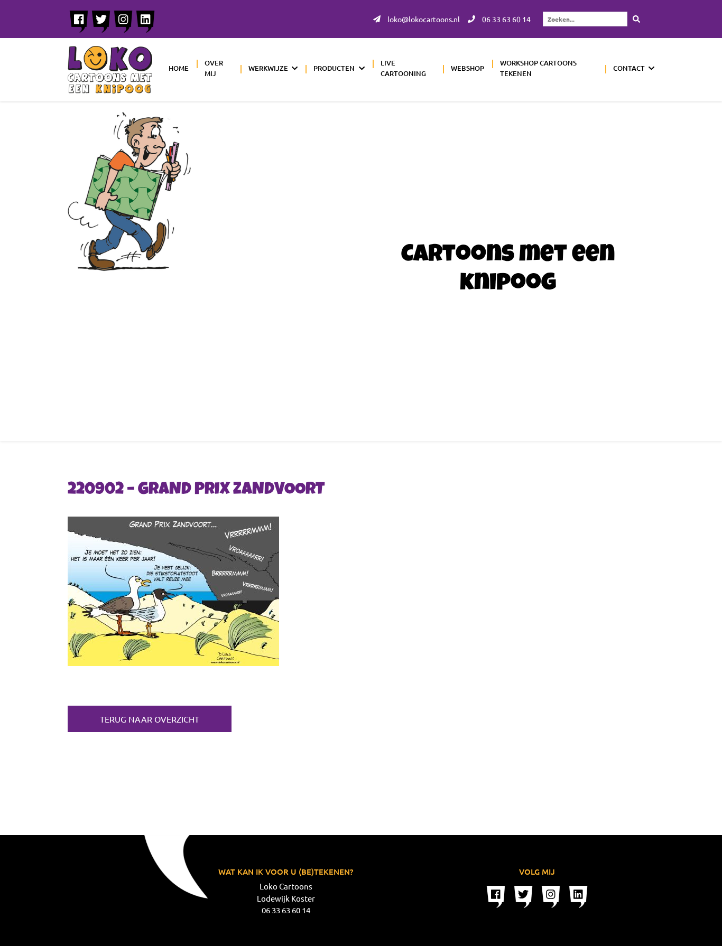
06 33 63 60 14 (505, 19)
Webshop (467, 68)
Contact (629, 68)
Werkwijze (268, 68)
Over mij (214, 68)
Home (179, 68)
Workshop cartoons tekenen (538, 68)
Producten (334, 68)
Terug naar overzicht (149, 719)
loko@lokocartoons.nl (423, 19)
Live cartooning (403, 68)
